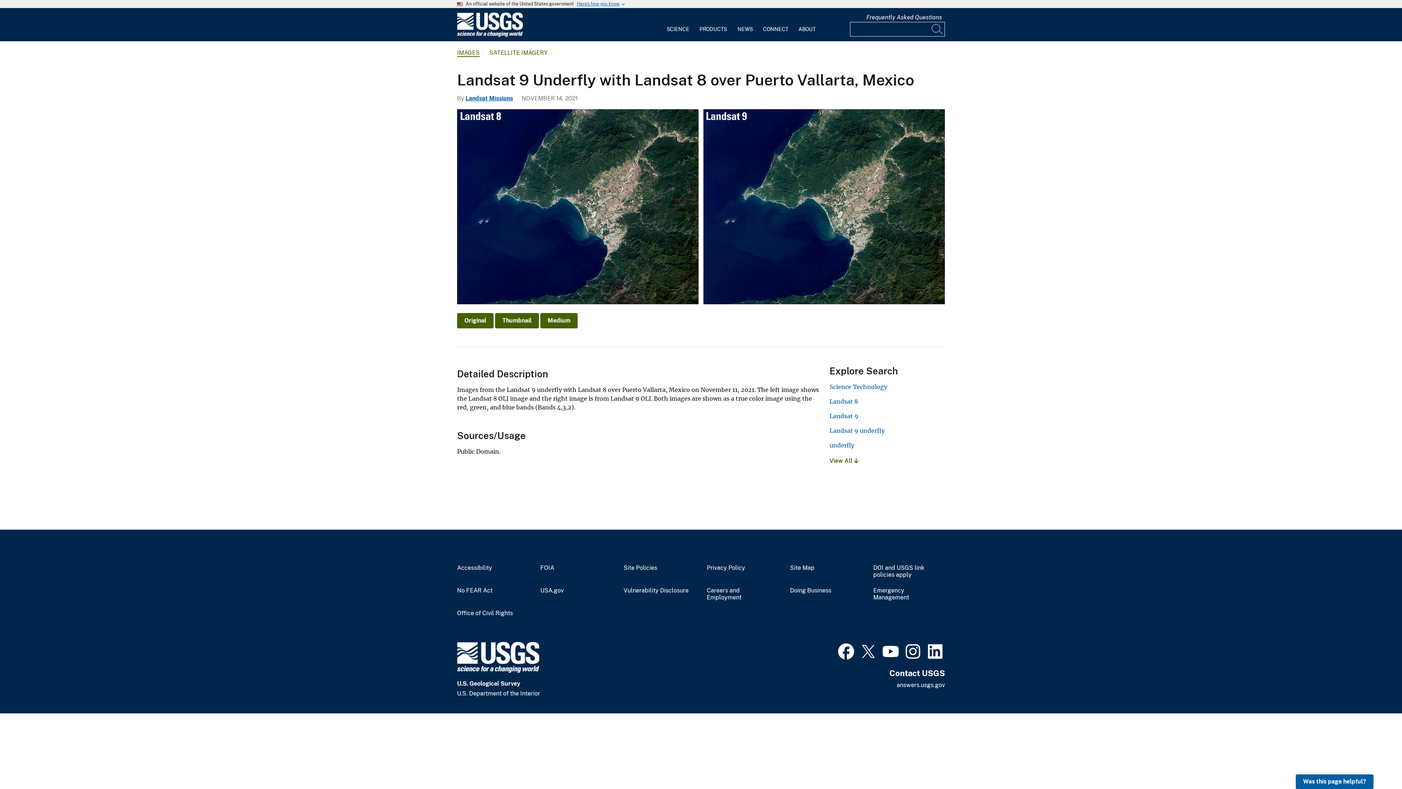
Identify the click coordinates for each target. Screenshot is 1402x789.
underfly (842, 445)
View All (842, 460)
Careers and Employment (724, 594)
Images (468, 52)
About (807, 29)
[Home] (490, 35)
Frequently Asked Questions (904, 17)
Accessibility (474, 568)
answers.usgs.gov (921, 685)
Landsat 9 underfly (857, 430)
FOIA (547, 568)
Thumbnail (517, 320)
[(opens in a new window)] (846, 650)
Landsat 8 (844, 401)
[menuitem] (678, 24)
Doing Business (810, 590)
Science (678, 29)
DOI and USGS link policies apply (898, 571)
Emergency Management (891, 594)
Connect (775, 29)
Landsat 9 (844, 416)
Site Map (802, 568)
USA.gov (552, 590)
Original (475, 320)
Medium (559, 320)
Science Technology (858, 386)
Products (713, 29)
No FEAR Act (475, 590)
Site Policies (640, 568)
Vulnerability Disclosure (656, 590)
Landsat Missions (489, 98)
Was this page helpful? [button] (1334, 781)
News (745, 29)
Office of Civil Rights (485, 613)
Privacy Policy (726, 568)
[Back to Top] (1375, 762)
